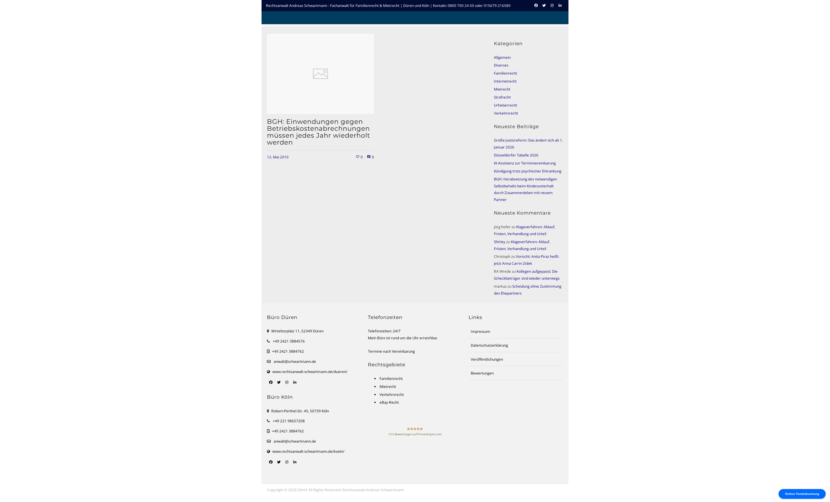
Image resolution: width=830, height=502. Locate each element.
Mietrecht (502, 89)
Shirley (499, 241)
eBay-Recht (389, 402)
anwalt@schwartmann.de (295, 361)
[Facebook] (536, 8)
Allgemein (502, 57)
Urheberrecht (505, 105)
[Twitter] (544, 8)
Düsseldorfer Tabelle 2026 (516, 155)
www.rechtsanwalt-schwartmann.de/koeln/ (308, 451)
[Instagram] (552, 8)
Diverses (501, 65)
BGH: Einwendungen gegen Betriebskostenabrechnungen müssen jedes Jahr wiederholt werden (318, 132)
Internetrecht (505, 81)
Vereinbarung (403, 351)
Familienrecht (505, 73)
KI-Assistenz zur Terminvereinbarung (525, 163)
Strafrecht (502, 97)
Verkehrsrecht (506, 113)
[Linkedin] (560, 8)
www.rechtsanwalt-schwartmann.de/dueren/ (309, 371)
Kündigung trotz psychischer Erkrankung (527, 171)
